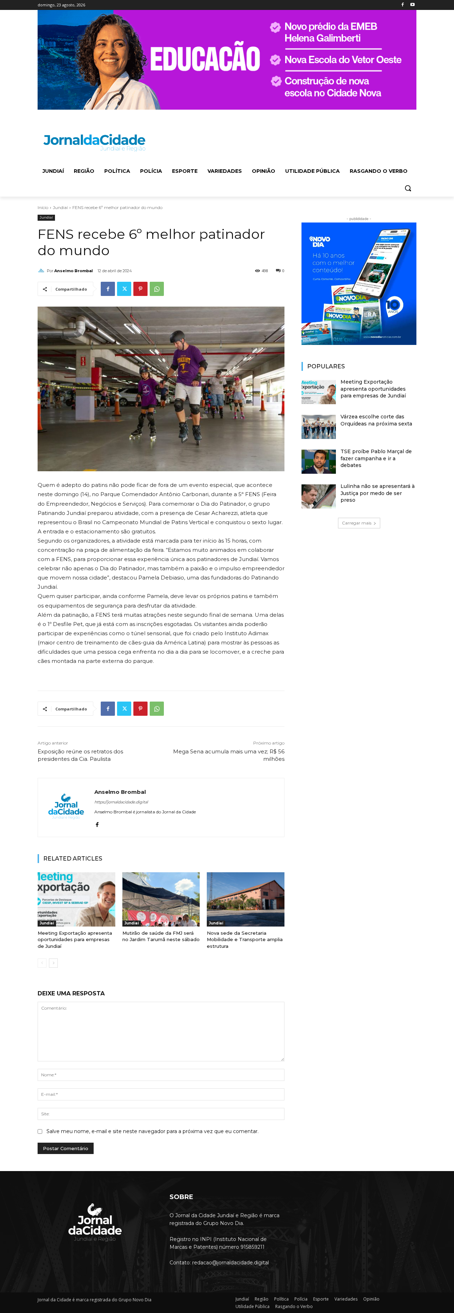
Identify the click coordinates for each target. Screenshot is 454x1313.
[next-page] (53, 963)
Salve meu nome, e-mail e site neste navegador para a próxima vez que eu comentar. (152, 1131)
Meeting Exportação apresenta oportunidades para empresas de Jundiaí (75, 939)
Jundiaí (60, 207)
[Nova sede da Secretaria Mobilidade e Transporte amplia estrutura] (245, 899)
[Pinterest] (140, 289)
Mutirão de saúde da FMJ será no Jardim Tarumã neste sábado (161, 936)
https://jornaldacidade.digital (121, 802)
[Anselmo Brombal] (42, 270)
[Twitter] (124, 289)
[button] (407, 188)
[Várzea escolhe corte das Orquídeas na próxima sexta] (318, 427)
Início (43, 207)
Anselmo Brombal (73, 270)
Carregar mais (356, 523)
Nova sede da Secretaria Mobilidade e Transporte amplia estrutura (245, 939)
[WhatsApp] (157, 289)
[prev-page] (42, 963)
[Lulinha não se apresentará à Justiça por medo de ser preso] (318, 496)
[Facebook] (402, 5)
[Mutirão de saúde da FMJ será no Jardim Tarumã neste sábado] (161, 899)
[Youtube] (412, 5)
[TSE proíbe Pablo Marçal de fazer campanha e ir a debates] (318, 462)
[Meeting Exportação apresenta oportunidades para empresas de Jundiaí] (76, 899)
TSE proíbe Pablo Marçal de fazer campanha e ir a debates (376, 458)
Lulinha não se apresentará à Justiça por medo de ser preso (377, 493)
